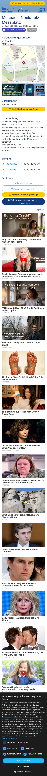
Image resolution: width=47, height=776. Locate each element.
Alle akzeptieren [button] (23, 761)
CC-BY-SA (41, 82)
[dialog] (23, 734)
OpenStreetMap (22, 82)
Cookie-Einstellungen (20, 736)
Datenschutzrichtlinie (9, 738)
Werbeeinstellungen (35, 731)
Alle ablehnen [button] (23, 766)
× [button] (44, 695)
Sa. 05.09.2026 (10, 164)
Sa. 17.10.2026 (9, 170)
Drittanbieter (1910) (9, 719)
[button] (23, 771)
